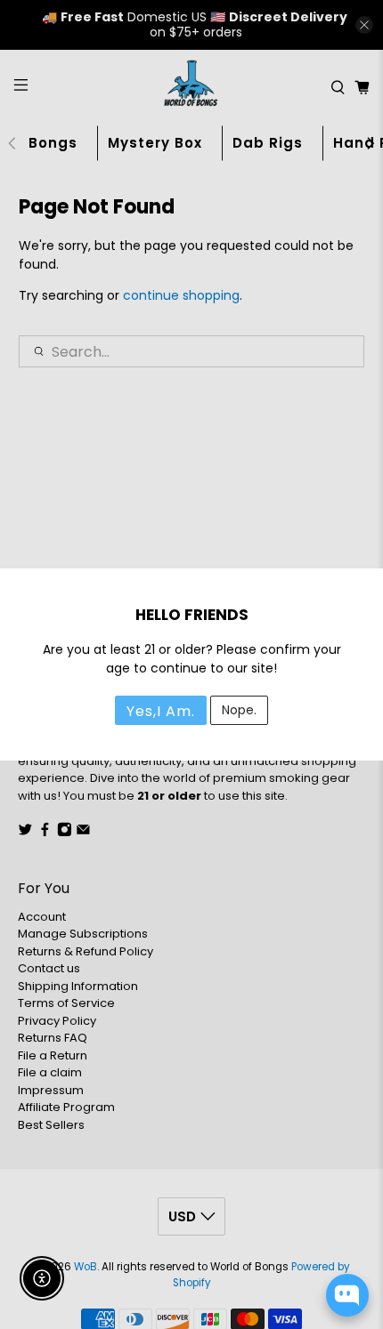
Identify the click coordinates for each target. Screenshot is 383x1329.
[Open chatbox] (347, 1295)
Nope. (239, 710)
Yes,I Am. (160, 711)
